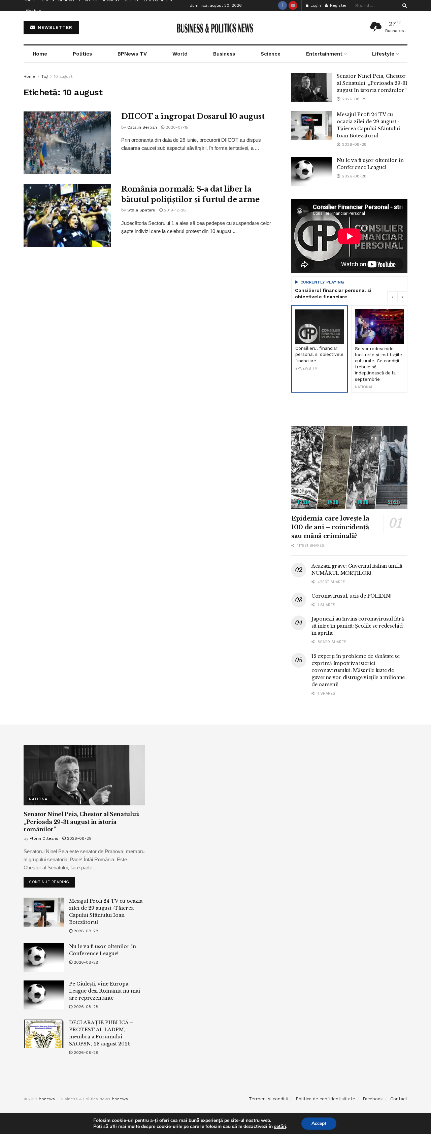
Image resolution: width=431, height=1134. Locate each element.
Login (315, 5)
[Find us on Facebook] (282, 5)
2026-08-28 (85, 931)
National (39, 799)
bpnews (47, 1099)
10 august (63, 76)
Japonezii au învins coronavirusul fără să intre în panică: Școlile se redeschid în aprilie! (357, 626)
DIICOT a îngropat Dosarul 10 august (193, 116)
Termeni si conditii (268, 1098)
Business (224, 54)
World (180, 54)
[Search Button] (403, 5)
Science (270, 54)
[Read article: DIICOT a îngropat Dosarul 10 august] (67, 142)
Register (338, 5)
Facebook (373, 1098)
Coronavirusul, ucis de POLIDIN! (351, 596)
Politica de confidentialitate (325, 1098)
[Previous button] (392, 296)
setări (280, 1127)
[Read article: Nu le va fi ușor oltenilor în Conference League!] (311, 171)
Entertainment (324, 54)
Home (40, 54)
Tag (44, 76)
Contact (398, 1098)
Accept (318, 1123)
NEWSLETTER (54, 27)
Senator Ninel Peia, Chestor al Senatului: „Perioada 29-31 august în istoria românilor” (372, 83)
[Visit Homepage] (215, 28)
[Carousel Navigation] (397, 296)
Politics (82, 54)
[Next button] (402, 296)
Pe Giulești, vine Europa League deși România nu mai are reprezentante (104, 991)
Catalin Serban (142, 127)
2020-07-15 (176, 127)
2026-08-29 (79, 838)
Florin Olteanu (44, 838)
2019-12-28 (174, 210)
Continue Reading (52, 880)
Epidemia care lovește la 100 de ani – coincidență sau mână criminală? (330, 527)
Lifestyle (32, 10)
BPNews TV (132, 54)
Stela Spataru (141, 210)
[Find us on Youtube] (293, 5)
